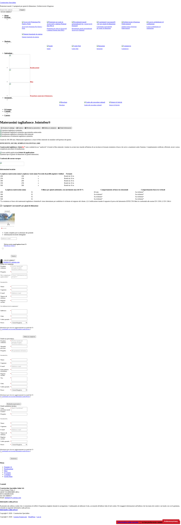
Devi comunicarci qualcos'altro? (6, 276)
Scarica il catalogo (8, 128)
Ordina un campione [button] (7, 264)
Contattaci (7, 474)
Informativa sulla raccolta (128, 522)
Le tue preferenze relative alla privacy (157, 522)
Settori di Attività (114, 105)
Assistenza (14, 458)
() (15, 245)
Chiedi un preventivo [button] (7, 339)
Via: (6, 378)
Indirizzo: (6, 310)
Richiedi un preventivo (33, 128)
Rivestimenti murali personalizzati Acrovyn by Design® (82, 29)
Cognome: (6, 290)
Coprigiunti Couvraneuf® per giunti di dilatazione (104, 27)
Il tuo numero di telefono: (6, 370)
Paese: (6, 322)
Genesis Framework (20, 517)
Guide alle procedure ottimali (93, 105)
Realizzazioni (8, 469)
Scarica (20, 128)
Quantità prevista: (6, 347)
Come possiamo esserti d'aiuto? (6, 409)
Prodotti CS (8, 467)
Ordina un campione (49, 128)
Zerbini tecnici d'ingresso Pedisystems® (129, 27)
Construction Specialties (8, 2)
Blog (5, 471)
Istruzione (100, 49)
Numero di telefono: (6, 297)
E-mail (6, 293)
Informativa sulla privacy (9, 510)
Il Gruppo (7, 473)
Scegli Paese (8, 476)
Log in (39, 517)
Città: (6, 316)
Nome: (6, 286)
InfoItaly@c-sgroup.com (11, 262)
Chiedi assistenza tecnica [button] (8, 406)
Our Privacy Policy (9, 245)
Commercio (125, 49)
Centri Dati (75, 49)
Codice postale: (6, 319)
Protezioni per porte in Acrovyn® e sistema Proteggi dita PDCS (57, 29)
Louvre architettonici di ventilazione (154, 27)
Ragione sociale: (6, 301)
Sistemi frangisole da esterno (30, 37)
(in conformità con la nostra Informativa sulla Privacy (15, 329)
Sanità (48, 49)
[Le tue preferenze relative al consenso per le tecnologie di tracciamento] (170, 521)
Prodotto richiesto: (6, 267)
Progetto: (6, 272)
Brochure (62, 105)
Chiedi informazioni (65, 128)
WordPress (31, 517)
